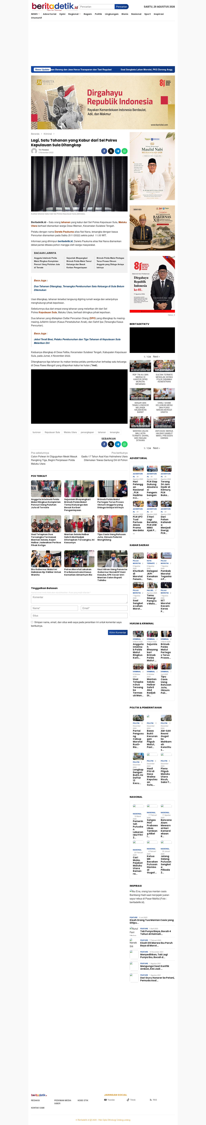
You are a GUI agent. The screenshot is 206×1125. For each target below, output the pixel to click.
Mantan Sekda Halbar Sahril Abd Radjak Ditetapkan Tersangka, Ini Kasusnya (79, 538)
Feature (133, 917)
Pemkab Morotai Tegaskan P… (166, 575)
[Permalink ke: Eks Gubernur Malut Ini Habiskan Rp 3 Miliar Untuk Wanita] (46, 558)
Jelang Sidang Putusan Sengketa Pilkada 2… (166, 864)
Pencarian (121, 6)
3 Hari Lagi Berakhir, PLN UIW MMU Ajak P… (152, 523)
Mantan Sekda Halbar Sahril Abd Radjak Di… (151, 687)
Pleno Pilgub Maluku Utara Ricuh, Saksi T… (166, 775)
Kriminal (137, 639)
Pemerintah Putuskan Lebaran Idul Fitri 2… (138, 829)
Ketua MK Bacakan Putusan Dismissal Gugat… (152, 864)
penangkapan (87, 432)
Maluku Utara (70, 432)
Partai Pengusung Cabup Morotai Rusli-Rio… (138, 739)
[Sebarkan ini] (104, 151)
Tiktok (133, 1099)
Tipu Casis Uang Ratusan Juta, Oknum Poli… (166, 684)
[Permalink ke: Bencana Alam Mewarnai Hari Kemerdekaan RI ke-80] (166, 807)
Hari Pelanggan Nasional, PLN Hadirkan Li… (138, 489)
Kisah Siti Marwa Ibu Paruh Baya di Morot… (156, 944)
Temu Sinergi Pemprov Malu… (152, 599)
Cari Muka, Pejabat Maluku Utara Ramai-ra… (138, 865)
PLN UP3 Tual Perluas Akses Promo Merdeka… (138, 524)
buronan (37, 432)
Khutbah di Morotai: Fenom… (138, 575)
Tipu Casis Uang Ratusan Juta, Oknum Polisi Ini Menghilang (111, 537)
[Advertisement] (103, 43)
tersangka (114, 432)
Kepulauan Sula (52, 432)
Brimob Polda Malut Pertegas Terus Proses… (166, 651)
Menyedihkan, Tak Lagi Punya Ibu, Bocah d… (154, 956)
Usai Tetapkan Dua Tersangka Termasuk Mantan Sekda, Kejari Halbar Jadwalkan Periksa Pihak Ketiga (46, 540)
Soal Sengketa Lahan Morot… (138, 604)
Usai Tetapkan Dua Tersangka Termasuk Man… (138, 687)
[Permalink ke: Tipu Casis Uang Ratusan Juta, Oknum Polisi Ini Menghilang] (112, 523)
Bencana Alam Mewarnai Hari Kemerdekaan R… (166, 828)
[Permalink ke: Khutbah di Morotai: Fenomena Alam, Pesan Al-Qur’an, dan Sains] (138, 555)
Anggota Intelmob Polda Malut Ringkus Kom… (138, 651)
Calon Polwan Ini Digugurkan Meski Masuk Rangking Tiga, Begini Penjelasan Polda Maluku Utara (54, 458)
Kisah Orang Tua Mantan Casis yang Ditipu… (152, 921)
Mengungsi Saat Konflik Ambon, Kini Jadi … (154, 967)
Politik (136, 723)
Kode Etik (83, 1100)
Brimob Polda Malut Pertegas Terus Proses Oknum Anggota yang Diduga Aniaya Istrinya (110, 262)
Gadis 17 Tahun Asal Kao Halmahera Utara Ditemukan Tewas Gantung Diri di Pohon (104, 456)
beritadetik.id (65, 241)
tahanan (65, 222)
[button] (35, 102)
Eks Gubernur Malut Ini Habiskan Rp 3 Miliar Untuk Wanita (46, 572)
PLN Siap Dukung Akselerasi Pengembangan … (152, 489)
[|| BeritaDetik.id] (55, 6)
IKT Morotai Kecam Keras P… (165, 606)
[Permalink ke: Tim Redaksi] (34, 150)
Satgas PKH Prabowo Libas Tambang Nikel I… (152, 828)
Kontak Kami (37, 1107)
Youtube (111, 1099)
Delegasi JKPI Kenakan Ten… (152, 575)
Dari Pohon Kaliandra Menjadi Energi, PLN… (166, 524)
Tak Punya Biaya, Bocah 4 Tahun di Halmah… (155, 932)
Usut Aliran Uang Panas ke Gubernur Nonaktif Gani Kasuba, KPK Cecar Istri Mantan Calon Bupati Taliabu (112, 575)
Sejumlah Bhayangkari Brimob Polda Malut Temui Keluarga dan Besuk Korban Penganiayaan (79, 262)
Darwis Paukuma (64, 231)
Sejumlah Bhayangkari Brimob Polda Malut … (152, 652)
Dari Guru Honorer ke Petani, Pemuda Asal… (157, 979)
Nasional (137, 814)
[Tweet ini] (111, 151)
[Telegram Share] (118, 151)
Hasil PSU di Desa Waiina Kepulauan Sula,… (152, 776)
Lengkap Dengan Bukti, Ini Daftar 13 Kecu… (138, 776)
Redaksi (35, 1100)
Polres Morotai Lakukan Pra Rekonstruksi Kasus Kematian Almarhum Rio (78, 572)
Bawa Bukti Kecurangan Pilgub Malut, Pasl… (152, 739)
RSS (155, 1099)
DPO (92, 318)
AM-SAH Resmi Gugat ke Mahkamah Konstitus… (166, 740)
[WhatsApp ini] (125, 151)
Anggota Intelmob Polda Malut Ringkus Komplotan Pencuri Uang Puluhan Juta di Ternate (47, 262)
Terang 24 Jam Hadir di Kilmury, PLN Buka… (166, 488)
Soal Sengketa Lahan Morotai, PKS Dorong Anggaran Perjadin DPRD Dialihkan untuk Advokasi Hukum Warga (122, 69)
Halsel (150, 590)
